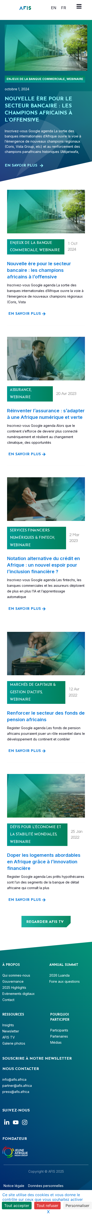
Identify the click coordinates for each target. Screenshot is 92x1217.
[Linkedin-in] (6, 1122)
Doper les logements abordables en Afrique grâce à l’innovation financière (43, 861)
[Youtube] (15, 1122)
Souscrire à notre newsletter (37, 1059)
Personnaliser (77, 1205)
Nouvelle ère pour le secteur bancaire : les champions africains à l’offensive (39, 270)
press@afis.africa (15, 1092)
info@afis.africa (14, 1079)
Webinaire (75, 79)
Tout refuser (47, 1205)
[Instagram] (24, 1122)
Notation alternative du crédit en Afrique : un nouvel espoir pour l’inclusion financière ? (43, 565)
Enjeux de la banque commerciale (36, 79)
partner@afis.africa (17, 1086)
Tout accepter (16, 1205)
